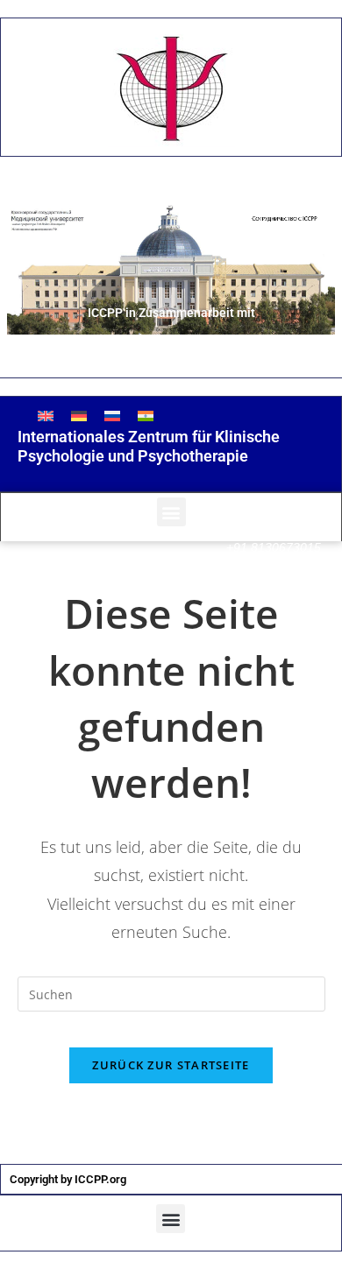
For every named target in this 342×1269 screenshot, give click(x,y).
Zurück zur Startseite (170, 1065)
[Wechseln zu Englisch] (45, 416)
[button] (171, 511)
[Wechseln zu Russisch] (112, 416)
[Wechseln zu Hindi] (145, 416)
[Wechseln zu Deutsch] (79, 416)
